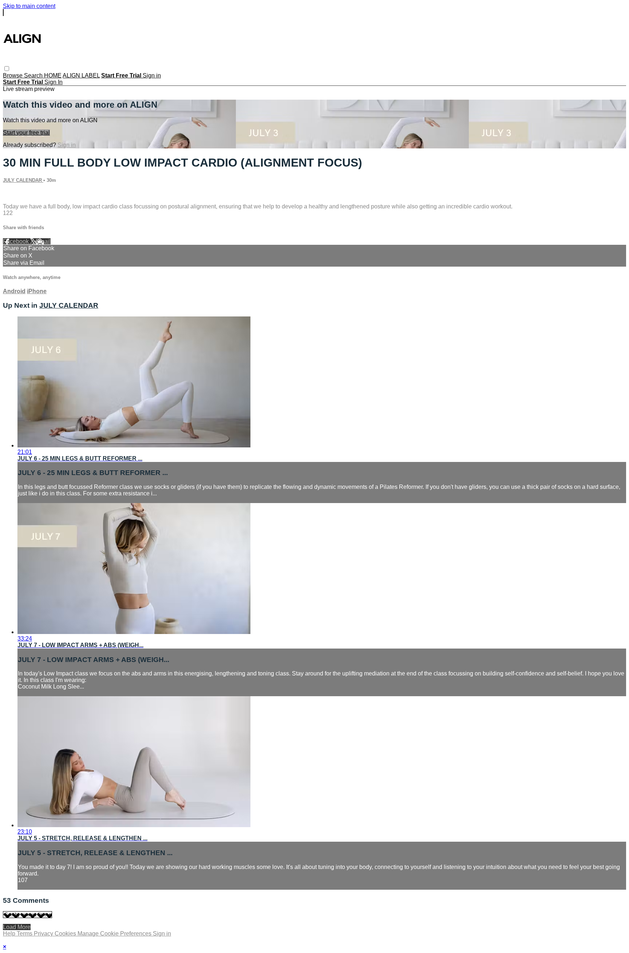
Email (43, 241)
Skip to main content (29, 6)
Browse (13, 75)
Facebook (16, 241)
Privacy (44, 933)
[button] (6, 68)
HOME (53, 75)
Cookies (66, 933)
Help (10, 933)
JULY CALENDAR (23, 180)
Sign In (53, 82)
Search (34, 75)
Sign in (152, 75)
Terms (25, 933)
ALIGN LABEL (81, 75)
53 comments (20, 194)
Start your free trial (26, 132)
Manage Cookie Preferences (115, 933)
